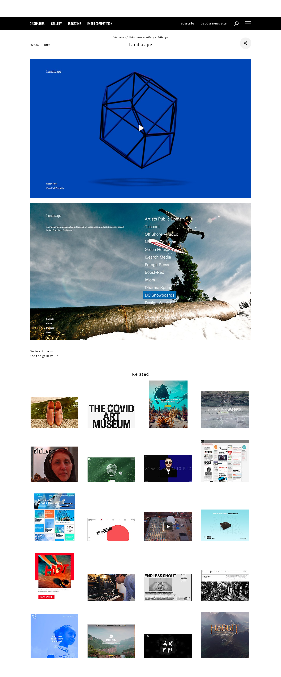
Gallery (56, 23)
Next (47, 45)
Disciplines (37, 23)
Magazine (74, 23)
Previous (35, 45)
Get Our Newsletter (214, 23)
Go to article (39, 351)
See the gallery (41, 356)
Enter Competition (100, 23)
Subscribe (188, 23)
